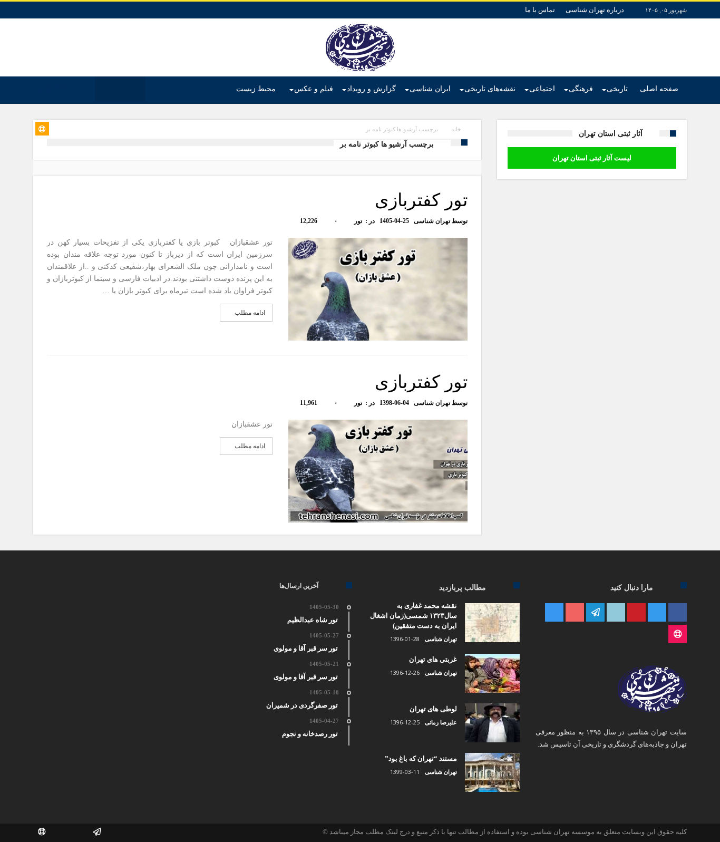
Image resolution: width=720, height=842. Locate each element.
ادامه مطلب (250, 312)
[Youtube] (575, 613)
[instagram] (554, 613)
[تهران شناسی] (360, 24)
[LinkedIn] (616, 613)
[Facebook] (677, 613)
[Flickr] (595, 613)
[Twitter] (657, 613)
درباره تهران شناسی (595, 10)
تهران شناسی (432, 221)
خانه (456, 129)
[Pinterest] (636, 613)
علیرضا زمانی (441, 722)
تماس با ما (540, 10)
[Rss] (677, 634)
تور (358, 221)
